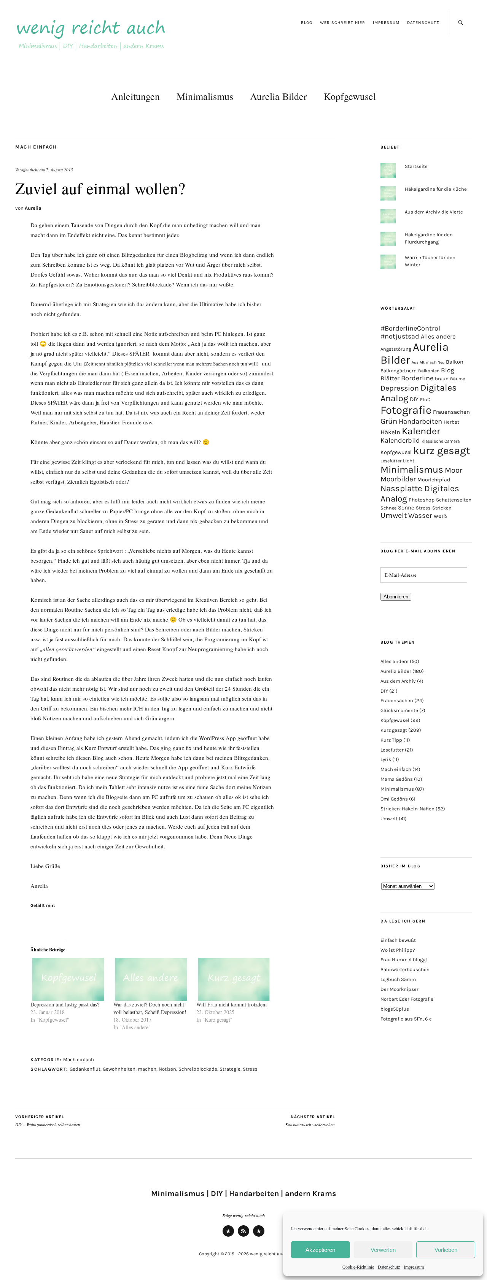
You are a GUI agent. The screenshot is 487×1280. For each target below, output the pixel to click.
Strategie (230, 1069)
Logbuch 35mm (398, 979)
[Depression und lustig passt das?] (68, 979)
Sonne (406, 507)
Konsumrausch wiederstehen (310, 1121)
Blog (306, 22)
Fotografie (405, 409)
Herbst (451, 422)
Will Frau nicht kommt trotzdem (231, 1004)
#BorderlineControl (410, 328)
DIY (414, 399)
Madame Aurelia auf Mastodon (228, 1236)
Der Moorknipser (399, 989)
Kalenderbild (400, 441)
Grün (388, 421)
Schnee (388, 508)
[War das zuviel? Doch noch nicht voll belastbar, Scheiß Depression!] (151, 979)
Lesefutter (390, 461)
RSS (243, 1236)
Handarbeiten (420, 421)
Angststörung (395, 349)
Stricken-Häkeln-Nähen (407, 809)
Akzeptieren (320, 1250)
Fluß (425, 399)
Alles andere (438, 336)
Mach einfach (36, 147)
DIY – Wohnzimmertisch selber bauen (48, 1121)
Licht (408, 461)
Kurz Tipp (391, 740)
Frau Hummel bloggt (403, 959)
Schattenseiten (453, 500)
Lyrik (385, 759)
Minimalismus (205, 96)
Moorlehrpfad (433, 479)
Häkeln (390, 432)
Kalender (421, 431)
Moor (453, 470)
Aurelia (33, 208)
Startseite (416, 166)
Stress (250, 1069)
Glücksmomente (399, 710)
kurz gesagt (441, 451)
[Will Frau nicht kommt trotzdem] (234, 979)
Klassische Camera (441, 441)
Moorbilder (398, 479)
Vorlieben (445, 1250)
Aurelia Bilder (278, 96)
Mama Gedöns (396, 779)
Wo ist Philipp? (397, 950)
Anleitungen (135, 96)
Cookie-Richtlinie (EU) (258, 1236)
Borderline (417, 378)
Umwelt (393, 515)
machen (147, 1069)
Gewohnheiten (119, 1069)
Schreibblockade (197, 1069)
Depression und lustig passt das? (64, 1004)
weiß (440, 515)
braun (442, 378)
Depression (399, 388)
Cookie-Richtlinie (358, 1267)
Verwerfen (383, 1250)
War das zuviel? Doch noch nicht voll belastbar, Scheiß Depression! (149, 1008)
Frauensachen (451, 411)
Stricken (442, 508)
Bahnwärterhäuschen (405, 969)
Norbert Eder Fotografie (406, 999)
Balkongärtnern (398, 370)
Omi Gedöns (394, 799)
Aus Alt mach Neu (428, 362)
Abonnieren (396, 597)
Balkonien (428, 370)
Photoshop (421, 500)
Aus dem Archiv (398, 681)
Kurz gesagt (393, 730)
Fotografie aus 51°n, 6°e (406, 1019)
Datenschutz (389, 1267)
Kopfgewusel (350, 96)
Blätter (389, 378)
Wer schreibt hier (342, 22)
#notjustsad (399, 336)
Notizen (167, 1069)
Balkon (454, 362)
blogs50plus (394, 1009)
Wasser (420, 515)
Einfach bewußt (398, 940)
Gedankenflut (85, 1069)
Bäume (457, 378)
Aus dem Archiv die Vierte (434, 212)
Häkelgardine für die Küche (436, 189)
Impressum (414, 1267)
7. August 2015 (59, 169)
